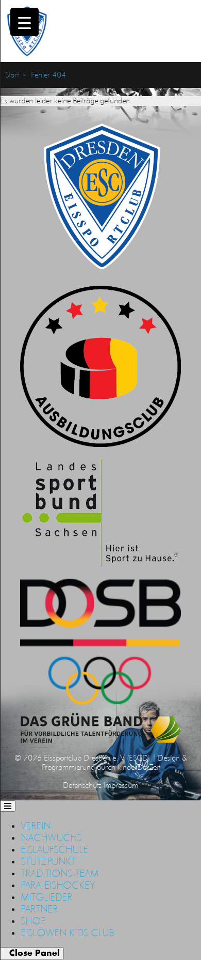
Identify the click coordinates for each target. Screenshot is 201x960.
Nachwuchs (51, 837)
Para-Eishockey (58, 885)
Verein (36, 825)
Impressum (121, 785)
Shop (33, 921)
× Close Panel (32, 953)
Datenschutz (82, 785)
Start (12, 75)
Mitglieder (46, 897)
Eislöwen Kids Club (67, 932)
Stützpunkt (48, 861)
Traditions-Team (59, 873)
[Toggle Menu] (7, 806)
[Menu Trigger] (24, 22)
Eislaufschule (54, 849)
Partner (39, 909)
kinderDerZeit (139, 767)
